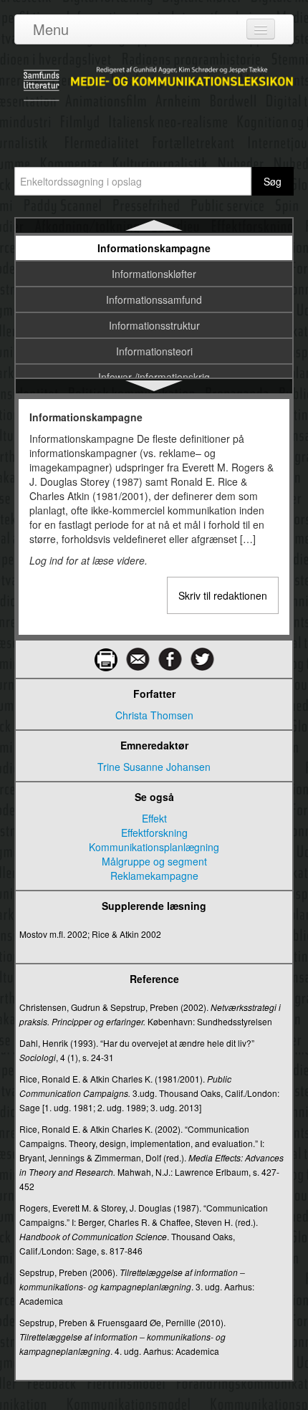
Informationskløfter (154, 274)
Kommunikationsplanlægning (154, 847)
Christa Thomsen (154, 715)
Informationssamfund (154, 299)
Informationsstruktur (154, 325)
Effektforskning (154, 832)
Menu (51, 29)
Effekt (154, 818)
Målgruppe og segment (154, 861)
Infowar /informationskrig (154, 377)
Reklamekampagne (154, 875)
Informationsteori (154, 351)
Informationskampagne (154, 248)
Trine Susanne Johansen (154, 766)
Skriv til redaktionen (222, 595)
